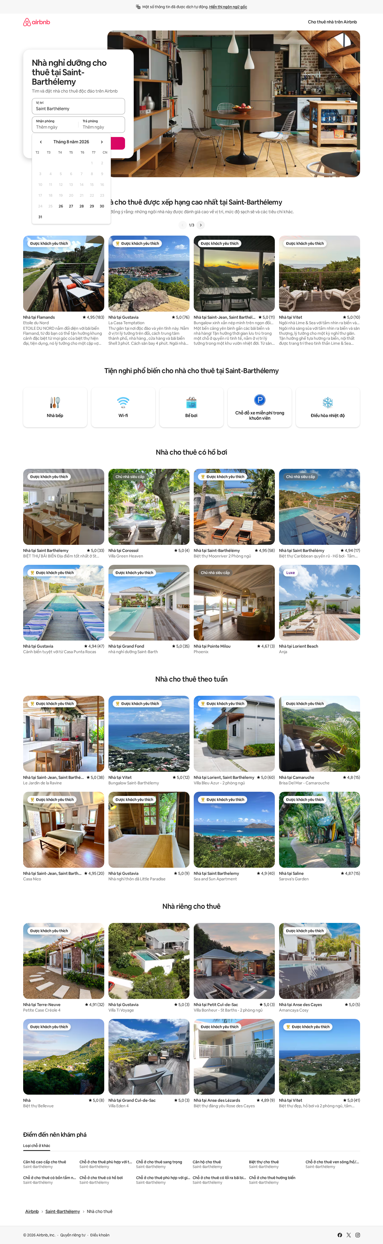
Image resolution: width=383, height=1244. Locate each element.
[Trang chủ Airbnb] (36, 22)
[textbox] (55, 127)
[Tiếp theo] (200, 225)
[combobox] (78, 108)
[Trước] (182, 225)
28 (81, 206)
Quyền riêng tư (72, 1235)
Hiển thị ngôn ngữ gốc (228, 6)
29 (92, 206)
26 (61, 206)
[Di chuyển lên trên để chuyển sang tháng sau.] (101, 142)
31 (40, 217)
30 (102, 206)
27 (71, 206)
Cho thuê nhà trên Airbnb (332, 22)
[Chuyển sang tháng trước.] (41, 142)
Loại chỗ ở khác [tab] (36, 1145)
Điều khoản (100, 1235)
